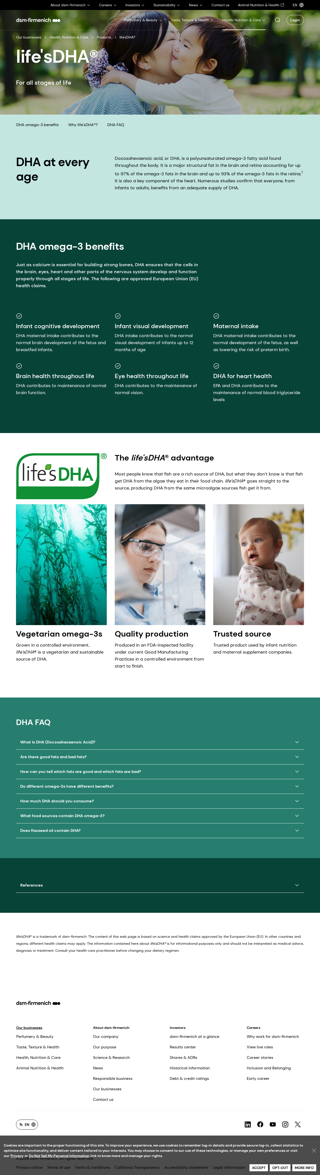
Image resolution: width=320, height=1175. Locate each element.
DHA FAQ (115, 124)
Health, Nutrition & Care (69, 37)
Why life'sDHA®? (83, 124)
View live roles (260, 1047)
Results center (183, 1047)
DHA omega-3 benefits (37, 124)
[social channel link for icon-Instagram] (285, 1124)
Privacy (17, 1156)
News (98, 1068)
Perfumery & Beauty (35, 1036)
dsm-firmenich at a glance (194, 1036)
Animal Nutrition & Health (40, 1068)
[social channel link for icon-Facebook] (260, 1124)
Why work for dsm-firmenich (273, 1036)
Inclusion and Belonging (269, 1068)
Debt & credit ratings (189, 1078)
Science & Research (111, 1057)
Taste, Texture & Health (37, 1047)
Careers (253, 1027)
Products (104, 37)
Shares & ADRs (183, 1057)
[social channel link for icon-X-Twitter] (298, 1124)
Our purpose (104, 1047)
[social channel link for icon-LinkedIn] (248, 1124)
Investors (178, 1027)
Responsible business (112, 1078)
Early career (258, 1078)
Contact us (103, 1099)
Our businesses (28, 37)
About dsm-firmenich (111, 1027)
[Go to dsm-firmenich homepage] (38, 20)
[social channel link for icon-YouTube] (272, 1124)
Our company (105, 1036)
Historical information (190, 1068)
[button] (277, 20)
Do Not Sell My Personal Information (59, 1156)
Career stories (260, 1057)
